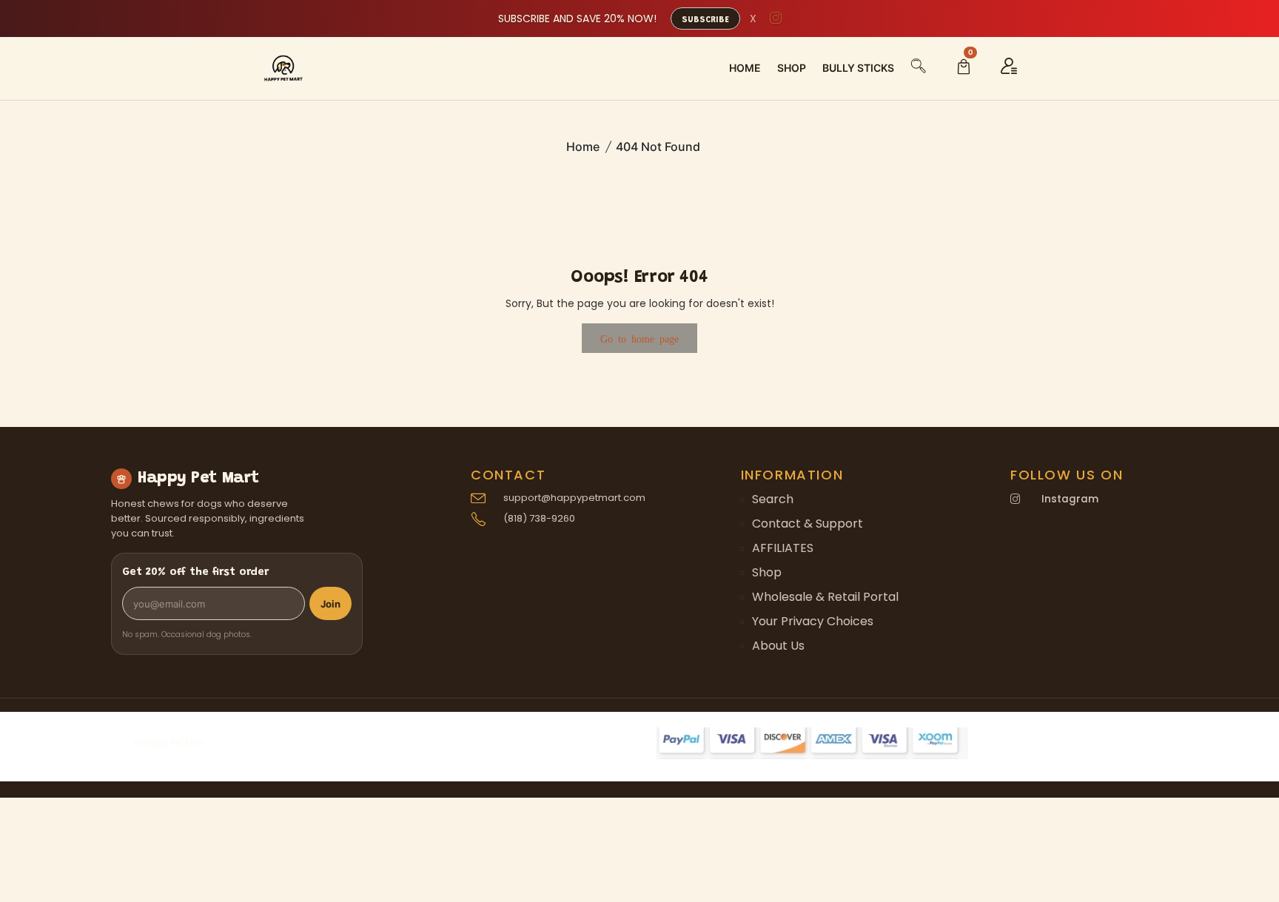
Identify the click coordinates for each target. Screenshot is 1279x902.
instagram (1069, 499)
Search (772, 499)
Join (330, 604)
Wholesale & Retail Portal (825, 596)
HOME (745, 67)
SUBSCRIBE (705, 20)
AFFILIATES (782, 547)
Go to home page (639, 338)
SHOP (791, 67)
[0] (964, 68)
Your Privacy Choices (812, 621)
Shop (767, 572)
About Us (778, 645)
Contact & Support (807, 523)
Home (583, 146)
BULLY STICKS (858, 67)
